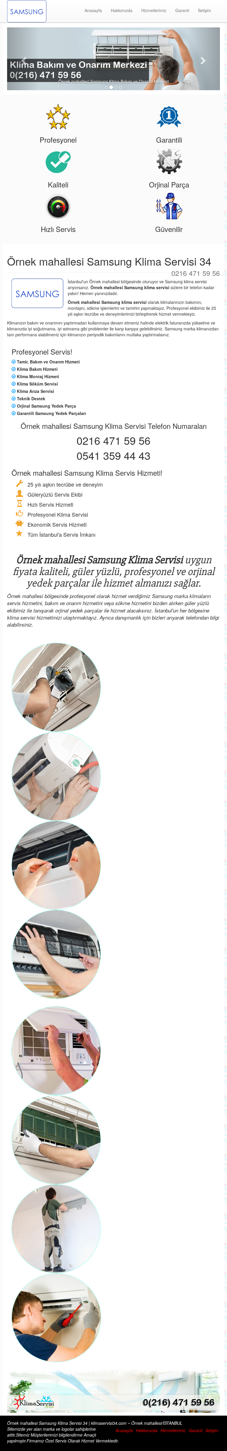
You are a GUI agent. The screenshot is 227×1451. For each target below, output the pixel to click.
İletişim (204, 10)
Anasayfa (93, 10)
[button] (23, 58)
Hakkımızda (121, 10)
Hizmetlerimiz (153, 10)
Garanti (182, 10)
